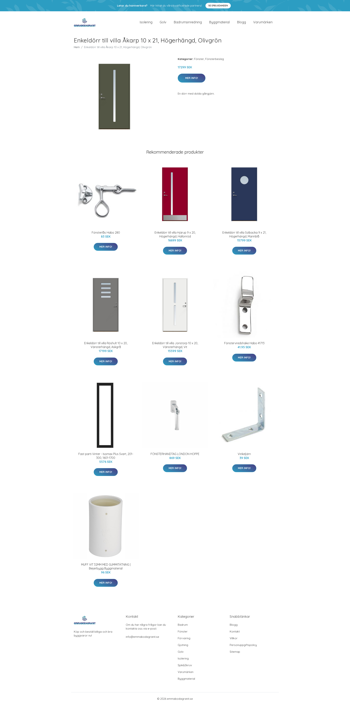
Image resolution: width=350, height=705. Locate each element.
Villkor (234, 638)
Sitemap (235, 651)
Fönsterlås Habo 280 (106, 232)
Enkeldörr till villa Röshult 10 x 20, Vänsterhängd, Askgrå (105, 345)
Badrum (183, 624)
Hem (77, 47)
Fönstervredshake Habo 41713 (244, 343)
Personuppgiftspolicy (243, 645)
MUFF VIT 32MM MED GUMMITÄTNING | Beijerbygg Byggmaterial (106, 566)
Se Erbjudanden (218, 5)
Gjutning (183, 645)
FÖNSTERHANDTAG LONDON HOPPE (175, 454)
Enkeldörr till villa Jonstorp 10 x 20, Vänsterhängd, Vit (175, 345)
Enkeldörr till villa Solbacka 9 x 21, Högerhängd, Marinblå (244, 234)
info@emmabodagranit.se (142, 636)
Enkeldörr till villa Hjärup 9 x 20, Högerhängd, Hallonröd (175, 234)
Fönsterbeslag (214, 59)
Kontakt (235, 631)
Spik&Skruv (185, 665)
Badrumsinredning (188, 22)
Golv (163, 22)
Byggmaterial (219, 22)
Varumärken (263, 22)
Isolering (146, 22)
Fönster (199, 59)
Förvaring (184, 638)
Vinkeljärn (244, 454)
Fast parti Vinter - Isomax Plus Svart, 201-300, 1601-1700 (105, 456)
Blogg (241, 22)
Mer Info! (191, 78)
